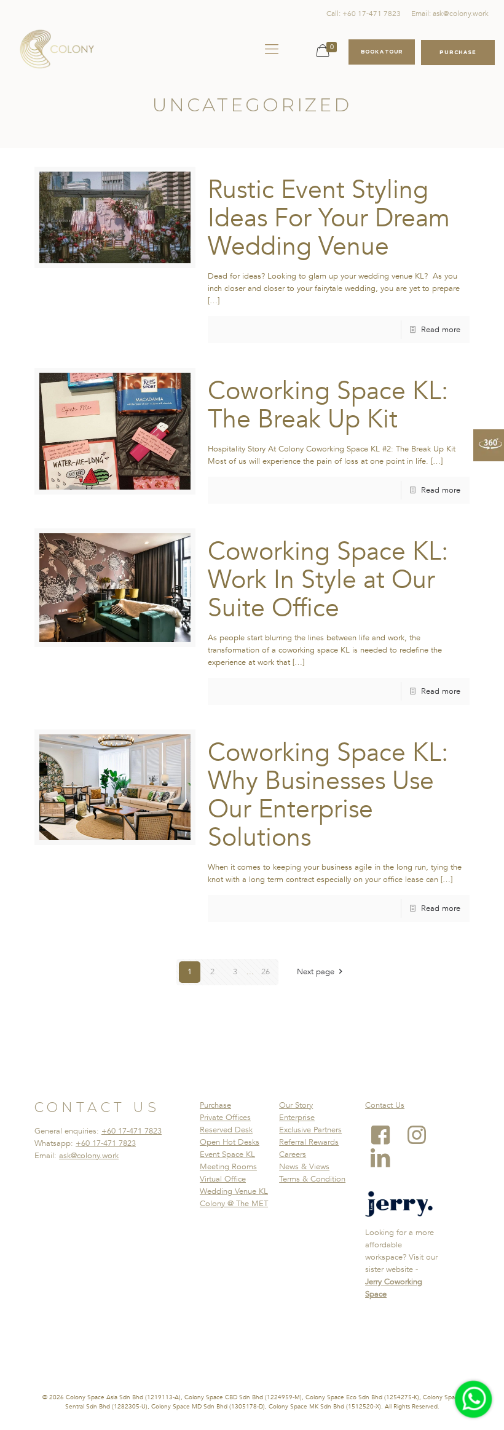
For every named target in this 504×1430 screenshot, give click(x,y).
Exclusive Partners (310, 1129)
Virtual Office (223, 1179)
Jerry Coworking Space (393, 1288)
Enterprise (297, 1117)
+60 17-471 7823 (131, 1131)
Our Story (296, 1105)
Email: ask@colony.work (450, 13)
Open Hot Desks (229, 1142)
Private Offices (225, 1117)
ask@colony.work (89, 1155)
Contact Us (384, 1105)
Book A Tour (382, 52)
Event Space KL (227, 1154)
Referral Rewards (309, 1142)
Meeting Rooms (228, 1166)
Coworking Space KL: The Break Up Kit (328, 405)
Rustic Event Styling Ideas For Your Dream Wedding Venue (329, 218)
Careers (292, 1154)
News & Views (304, 1166)
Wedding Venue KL (234, 1191)
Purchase (215, 1105)
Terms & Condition (312, 1179)
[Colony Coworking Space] (56, 49)
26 (265, 971)
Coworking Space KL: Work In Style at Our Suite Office (328, 580)
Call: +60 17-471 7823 (363, 13)
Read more (440, 329)
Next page (315, 971)
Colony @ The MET (234, 1203)
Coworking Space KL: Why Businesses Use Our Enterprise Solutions (328, 795)
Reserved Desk (226, 1129)
